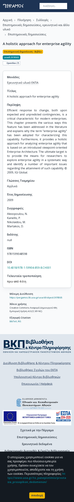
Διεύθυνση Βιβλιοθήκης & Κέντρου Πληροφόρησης (37, 363)
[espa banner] (37, 417)
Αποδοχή (37, 495)
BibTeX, (13, 321)
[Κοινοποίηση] (69, 58)
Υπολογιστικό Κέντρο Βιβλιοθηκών (37, 377)
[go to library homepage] (37, 346)
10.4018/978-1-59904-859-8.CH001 (29, 268)
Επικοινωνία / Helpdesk (37, 384)
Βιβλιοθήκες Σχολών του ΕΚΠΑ (37, 370)
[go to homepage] (13, 6)
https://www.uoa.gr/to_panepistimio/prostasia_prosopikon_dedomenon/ (36, 478)
